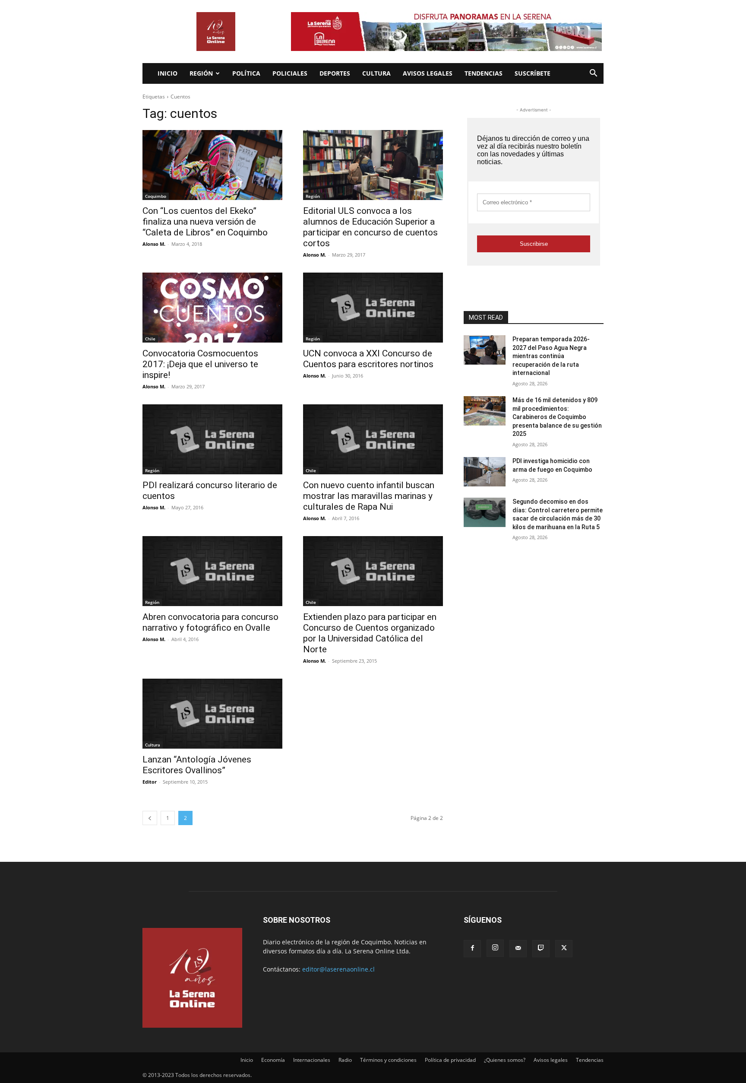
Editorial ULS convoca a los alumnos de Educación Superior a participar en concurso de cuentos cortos (370, 227)
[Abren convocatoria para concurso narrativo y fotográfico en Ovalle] (212, 571)
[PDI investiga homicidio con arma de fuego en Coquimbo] (485, 471)
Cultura (376, 73)
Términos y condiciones (388, 1060)
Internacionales (311, 1060)
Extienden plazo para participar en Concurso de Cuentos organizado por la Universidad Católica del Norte (369, 633)
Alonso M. (153, 244)
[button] (593, 74)
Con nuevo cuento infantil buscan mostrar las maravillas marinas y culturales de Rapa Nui (368, 496)
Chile (150, 339)
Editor (149, 781)
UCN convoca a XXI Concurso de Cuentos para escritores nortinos (368, 358)
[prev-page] (149, 818)
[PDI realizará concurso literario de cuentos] (212, 439)
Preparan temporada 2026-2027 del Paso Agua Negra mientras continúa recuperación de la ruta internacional (551, 356)
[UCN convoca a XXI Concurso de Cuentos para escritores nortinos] (373, 308)
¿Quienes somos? (504, 1060)
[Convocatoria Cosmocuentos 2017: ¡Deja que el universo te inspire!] (212, 308)
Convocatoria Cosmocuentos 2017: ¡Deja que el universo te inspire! (200, 364)
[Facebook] (472, 948)
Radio (345, 1060)
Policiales (289, 73)
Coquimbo (155, 196)
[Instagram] (495, 948)
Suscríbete (532, 73)
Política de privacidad (450, 1060)
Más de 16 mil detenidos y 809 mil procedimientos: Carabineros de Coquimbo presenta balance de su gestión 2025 (557, 417)
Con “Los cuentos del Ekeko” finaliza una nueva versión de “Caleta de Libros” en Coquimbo (205, 222)
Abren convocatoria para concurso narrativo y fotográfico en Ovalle (210, 622)
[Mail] (518, 948)
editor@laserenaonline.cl (338, 969)
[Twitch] (541, 948)
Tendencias (484, 73)
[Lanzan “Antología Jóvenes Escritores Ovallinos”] (212, 714)
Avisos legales (427, 73)
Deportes (334, 73)
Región (201, 73)
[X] (563, 948)
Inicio (167, 73)
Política (246, 73)
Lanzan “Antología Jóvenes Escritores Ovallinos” (196, 764)
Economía (273, 1060)
